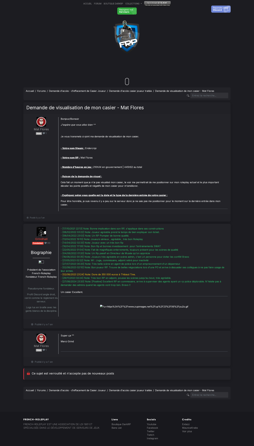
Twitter (150, 431)
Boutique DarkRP (113, 3)
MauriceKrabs (190, 427)
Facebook (152, 427)
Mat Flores (41, 129)
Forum (97, 3)
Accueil (87, 3)
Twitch (150, 434)
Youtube (151, 424)
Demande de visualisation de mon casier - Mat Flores (184, 90)
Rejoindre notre (220, 8)
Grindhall (41, 239)
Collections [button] (132, 3)
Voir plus (187, 431)
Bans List (117, 427)
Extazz (186, 424)
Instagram (152, 438)
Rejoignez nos (126, 10)
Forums (41, 90)
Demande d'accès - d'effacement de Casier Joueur (77, 90)
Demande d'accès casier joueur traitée (130, 90)
